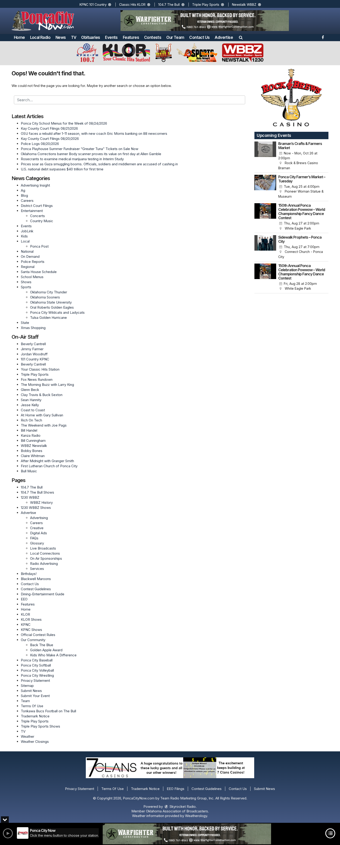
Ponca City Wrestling (37, 675)
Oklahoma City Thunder (48, 292)
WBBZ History (41, 502)
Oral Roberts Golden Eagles (52, 307)
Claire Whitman (33, 456)
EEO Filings (175, 789)
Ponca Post (39, 246)
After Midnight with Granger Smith (47, 461)
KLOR (25, 614)
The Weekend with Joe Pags (44, 425)
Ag (23, 190)
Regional (27, 266)
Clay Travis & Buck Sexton (41, 395)
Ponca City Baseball (37, 660)
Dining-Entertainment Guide (42, 594)
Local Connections (45, 553)
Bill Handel (29, 430)
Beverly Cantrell (33, 344)
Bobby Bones (31, 451)
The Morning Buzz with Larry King (47, 384)
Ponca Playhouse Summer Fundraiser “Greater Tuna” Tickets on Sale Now (79, 149)
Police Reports (32, 261)
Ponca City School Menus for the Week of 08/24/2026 (64, 123)
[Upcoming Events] (265, 156)
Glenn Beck (30, 389)
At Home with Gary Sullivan (42, 415)
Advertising (39, 518)
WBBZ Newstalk (34, 445)
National (27, 251)
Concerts (37, 216)
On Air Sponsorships (46, 558)
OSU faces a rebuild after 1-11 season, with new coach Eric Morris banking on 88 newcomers (94, 133)
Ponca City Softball (36, 665)
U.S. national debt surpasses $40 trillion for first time (62, 169)
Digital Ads (38, 533)
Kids (24, 236)
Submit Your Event (35, 696)
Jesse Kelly (30, 405)
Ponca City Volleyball (37, 670)
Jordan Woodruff (34, 354)
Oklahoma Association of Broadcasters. (177, 811)
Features (131, 37)
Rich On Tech (31, 420)
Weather (27, 736)
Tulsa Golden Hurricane (48, 317)
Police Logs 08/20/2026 (40, 143)
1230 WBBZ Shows (36, 507)
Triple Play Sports (206, 4)
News (61, 37)
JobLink (27, 231)
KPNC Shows (31, 629)
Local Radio (40, 37)
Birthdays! (29, 574)
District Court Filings (37, 205)
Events (111, 37)
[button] (241, 37)
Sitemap (27, 685)
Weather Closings (35, 741)
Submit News (31, 690)
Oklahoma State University (51, 302)
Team (25, 701)
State (25, 322)
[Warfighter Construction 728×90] (187, 833)
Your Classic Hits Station (40, 369)
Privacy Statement (35, 680)
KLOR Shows (31, 619)
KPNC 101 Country (94, 4)
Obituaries (90, 37)
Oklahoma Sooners (45, 297)
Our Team (175, 37)
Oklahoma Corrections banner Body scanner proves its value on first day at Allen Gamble (91, 154)
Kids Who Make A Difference (53, 655)
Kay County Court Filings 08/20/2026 (50, 138)
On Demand (30, 256)
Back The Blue (41, 645)
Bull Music (29, 471)
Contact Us (199, 37)
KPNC (26, 624)
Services (37, 568)
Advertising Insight (35, 185)
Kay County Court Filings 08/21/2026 (49, 128)
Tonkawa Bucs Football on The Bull (48, 711)
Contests (152, 37)
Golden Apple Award (46, 650)
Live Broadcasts (43, 548)
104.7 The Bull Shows (37, 492)
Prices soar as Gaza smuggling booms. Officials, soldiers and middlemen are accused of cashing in (99, 164)
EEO (24, 599)
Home (19, 37)
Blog (24, 195)
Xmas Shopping (33, 328)
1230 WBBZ (30, 497)
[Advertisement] (205, 20)
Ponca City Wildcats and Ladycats (57, 312)
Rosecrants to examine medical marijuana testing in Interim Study (72, 159)
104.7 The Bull (169, 4)
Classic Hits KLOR (132, 4)
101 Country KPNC (35, 359)
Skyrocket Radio (182, 806)
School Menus (32, 277)
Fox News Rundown (37, 379)
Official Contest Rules (38, 635)
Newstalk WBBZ (244, 4)
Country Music (41, 221)
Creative (36, 528)
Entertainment (32, 211)
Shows (26, 282)
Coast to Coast (33, 410)
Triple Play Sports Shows (40, 726)
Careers (27, 200)
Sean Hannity (31, 400)
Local (25, 241)
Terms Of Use (32, 706)
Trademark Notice (35, 716)
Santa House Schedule (39, 272)
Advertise (224, 37)
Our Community (33, 640)
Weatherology (196, 816)
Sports (26, 287)
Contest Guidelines (36, 589)
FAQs (34, 538)
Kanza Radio (30, 435)
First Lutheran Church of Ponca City (49, 466)
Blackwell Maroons (36, 579)
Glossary (37, 543)
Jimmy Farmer (32, 349)
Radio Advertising (44, 563)
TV (73, 37)
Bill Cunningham (33, 440)
